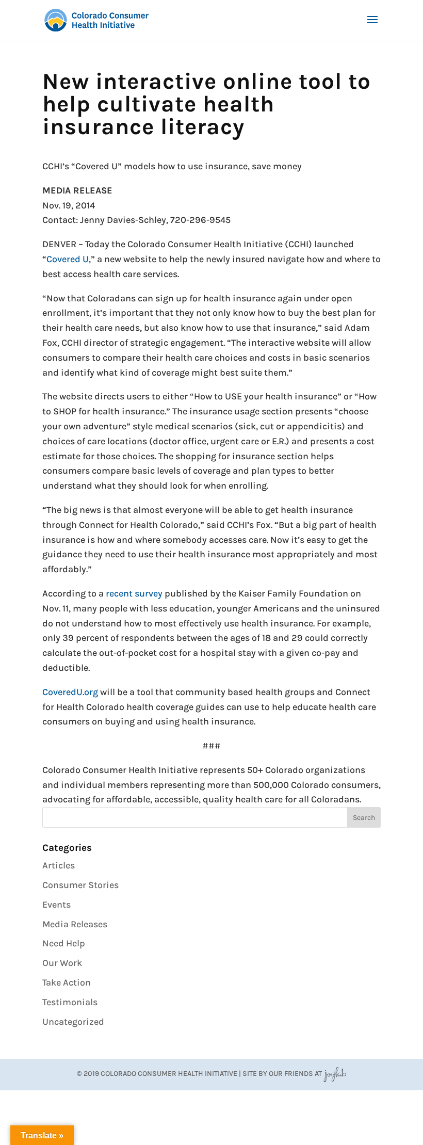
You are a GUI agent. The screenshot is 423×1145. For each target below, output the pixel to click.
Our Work (62, 963)
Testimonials (69, 1002)
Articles (58, 865)
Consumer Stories (80, 885)
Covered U (67, 259)
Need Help (63, 943)
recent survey (134, 593)
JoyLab (334, 1073)
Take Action (66, 982)
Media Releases (74, 924)
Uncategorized (73, 1021)
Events (56, 904)
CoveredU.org (70, 692)
